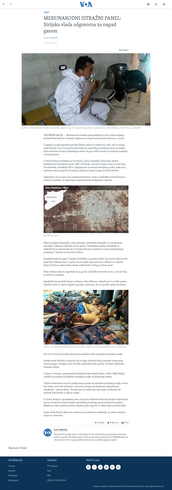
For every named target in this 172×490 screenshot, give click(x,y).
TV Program (52, 466)
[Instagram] (156, 4)
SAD (49, 471)
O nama (11, 466)
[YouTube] (148, 4)
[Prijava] (118, 467)
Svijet (47, 12)
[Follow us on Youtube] (106, 467)
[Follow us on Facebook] (88, 467)
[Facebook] (164, 4)
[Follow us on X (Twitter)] (94, 467)
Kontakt (11, 471)
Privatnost (12, 476)
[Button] (123, 50)
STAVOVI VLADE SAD (56, 480)
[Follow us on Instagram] (100, 467)
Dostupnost (13, 480)
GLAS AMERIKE (51, 38)
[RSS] (112, 467)
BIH (48, 476)
